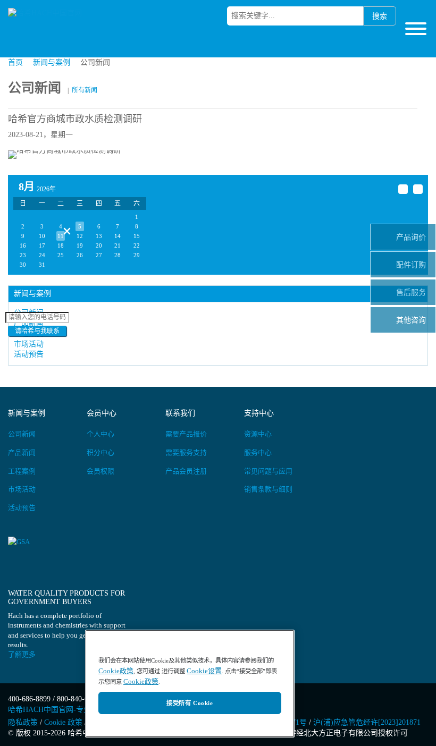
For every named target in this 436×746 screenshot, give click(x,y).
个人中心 (100, 434)
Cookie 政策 (63, 722)
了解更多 (22, 654)
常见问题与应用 (268, 471)
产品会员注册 (186, 471)
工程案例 (22, 471)
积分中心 (100, 452)
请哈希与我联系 (37, 331)
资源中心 (258, 434)
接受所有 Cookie (189, 703)
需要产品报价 (186, 434)
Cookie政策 (115, 671)
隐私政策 (23, 722)
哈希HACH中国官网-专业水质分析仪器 (72, 710)
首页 (15, 62)
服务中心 (258, 452)
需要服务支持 (186, 452)
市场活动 (29, 344)
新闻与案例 (51, 62)
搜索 (379, 16)
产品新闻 (22, 452)
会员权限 (100, 471)
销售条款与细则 (268, 489)
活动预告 (22, 508)
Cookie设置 (204, 671)
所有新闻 (84, 90)
